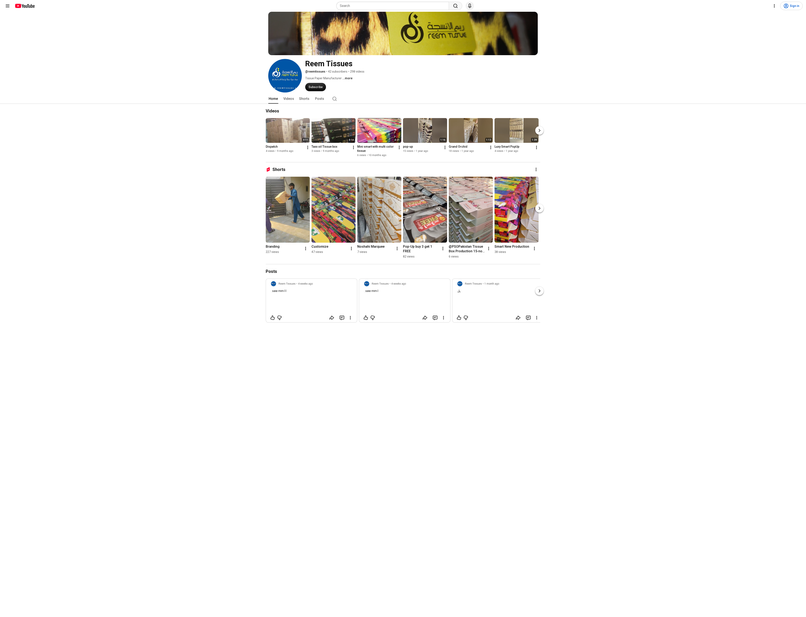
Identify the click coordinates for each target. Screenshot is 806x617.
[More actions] (308, 147)
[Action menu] (350, 318)
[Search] (455, 6)
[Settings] (774, 5)
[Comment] (342, 318)
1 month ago (491, 283)
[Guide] (7, 5)
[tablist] (403, 99)
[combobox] (394, 5)
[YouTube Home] (25, 6)
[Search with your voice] (470, 6)
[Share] (332, 318)
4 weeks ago (305, 283)
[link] (311, 301)
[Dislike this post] (279, 317)
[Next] (539, 130)
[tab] (273, 99)
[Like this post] (272, 317)
